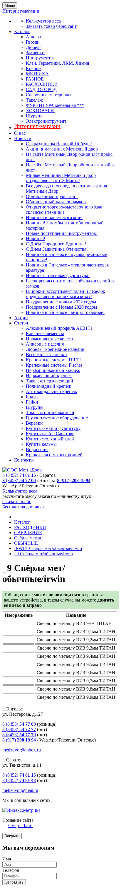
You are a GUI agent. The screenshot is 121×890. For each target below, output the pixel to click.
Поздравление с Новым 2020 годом (61, 307)
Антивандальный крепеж (51, 391)
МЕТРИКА (37, 73)
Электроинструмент (46, 121)
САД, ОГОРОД (41, 89)
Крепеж (33, 68)
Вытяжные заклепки (46, 354)
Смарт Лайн (20, 825)
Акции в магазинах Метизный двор (62, 148)
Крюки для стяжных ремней (54, 454)
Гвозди (33, 42)
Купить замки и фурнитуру (53, 428)
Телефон (10, 870)
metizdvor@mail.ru (20, 790)
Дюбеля (33, 47)
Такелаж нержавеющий (49, 380)
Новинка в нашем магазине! (54, 217)
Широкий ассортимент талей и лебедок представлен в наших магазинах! (65, 294)
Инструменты (40, 57)
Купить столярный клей (50, 438)
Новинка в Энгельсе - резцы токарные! (65, 312)
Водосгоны (37, 449)
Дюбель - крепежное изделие (55, 349)
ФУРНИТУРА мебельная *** (55, 105)
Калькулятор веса (43, 20)
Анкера (33, 36)
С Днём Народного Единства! (56, 243)
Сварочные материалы (48, 94)
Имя (6, 858)
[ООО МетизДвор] (22, 469)
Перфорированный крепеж (53, 370)
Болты (32, 396)
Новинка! (35, 238)
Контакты (24, 459)
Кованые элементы (45, 333)
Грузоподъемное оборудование (57, 417)
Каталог (22, 31)
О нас (20, 133)
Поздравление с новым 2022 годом (61, 301)
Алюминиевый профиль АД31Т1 (59, 328)
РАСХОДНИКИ (42, 84)
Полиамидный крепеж (48, 386)
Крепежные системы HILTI (53, 359)
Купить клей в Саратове (50, 433)
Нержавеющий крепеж (49, 375)
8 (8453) (19, 480)
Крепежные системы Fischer (54, 365)
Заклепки (35, 52)
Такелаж (34, 100)
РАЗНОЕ (35, 78)
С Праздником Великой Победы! (59, 143)
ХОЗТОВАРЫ (40, 110)
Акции (21, 317)
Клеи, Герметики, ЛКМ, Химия (57, 63)
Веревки (34, 423)
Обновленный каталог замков (56, 201)
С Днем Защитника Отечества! (57, 249)
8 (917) (73, 480)
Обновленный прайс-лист (52, 196)
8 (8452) (19, 475)
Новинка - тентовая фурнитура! (58, 275)
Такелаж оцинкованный (50, 412)
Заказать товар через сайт (51, 26)
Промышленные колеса (49, 338)
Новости (22, 138)
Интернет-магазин (37, 126)
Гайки (32, 401)
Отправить (14, 882)
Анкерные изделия (45, 343)
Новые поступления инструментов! (62, 233)
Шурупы (34, 115)
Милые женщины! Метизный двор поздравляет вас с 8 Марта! (61, 178)
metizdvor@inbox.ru (21, 749)
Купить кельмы (41, 444)
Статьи (21, 322)
